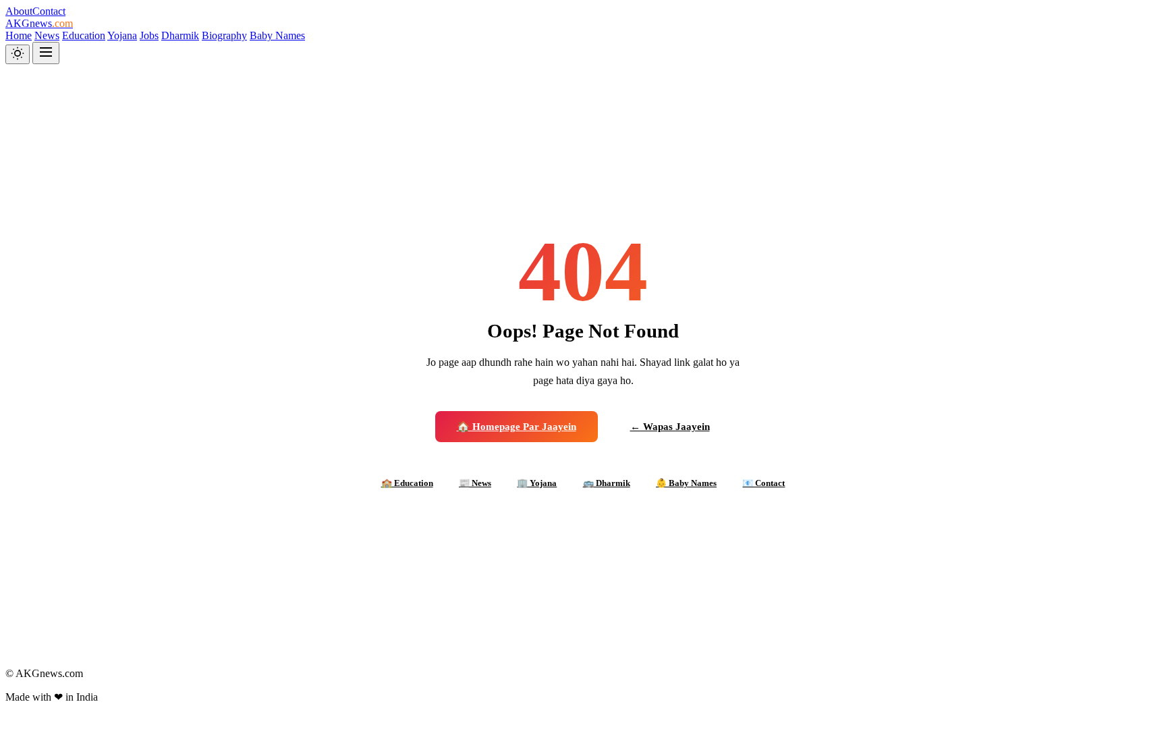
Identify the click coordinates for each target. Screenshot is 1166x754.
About (18, 11)
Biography (224, 35)
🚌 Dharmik (606, 483)
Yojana (122, 35)
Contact (48, 11)
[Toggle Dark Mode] (17, 54)
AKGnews (39, 23)
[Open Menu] (45, 53)
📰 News (475, 483)
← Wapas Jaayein (670, 426)
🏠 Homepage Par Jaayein (516, 426)
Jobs (149, 35)
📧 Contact (763, 483)
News (46, 35)
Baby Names (277, 35)
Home (18, 35)
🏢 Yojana (537, 483)
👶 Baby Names (686, 483)
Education (83, 35)
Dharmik (180, 35)
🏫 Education (407, 483)
